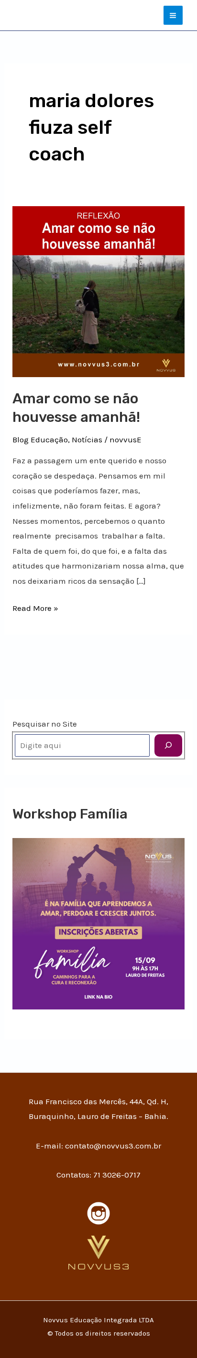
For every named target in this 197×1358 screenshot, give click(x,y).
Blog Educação (40, 439)
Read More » (35, 607)
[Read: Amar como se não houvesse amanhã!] (98, 290)
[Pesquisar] (168, 745)
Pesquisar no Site (44, 724)
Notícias (87, 439)
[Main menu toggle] (173, 15)
